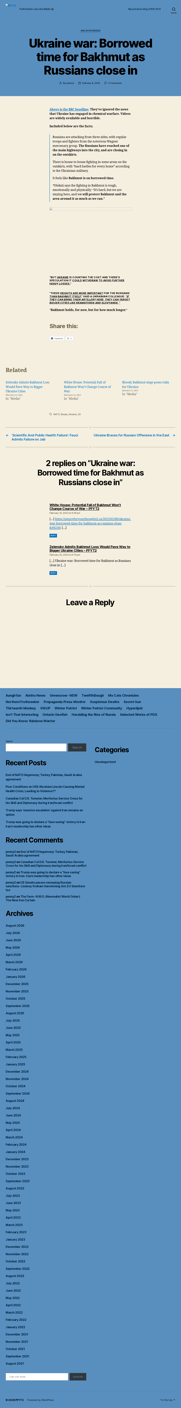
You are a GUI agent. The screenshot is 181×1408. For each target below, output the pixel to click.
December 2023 (17, 1159)
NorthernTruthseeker (22, 702)
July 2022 (13, 1283)
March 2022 (14, 1312)
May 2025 (13, 1035)
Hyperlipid (134, 708)
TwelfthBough (93, 695)
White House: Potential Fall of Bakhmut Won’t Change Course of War (87, 387)
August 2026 (15, 925)
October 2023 (15, 1174)
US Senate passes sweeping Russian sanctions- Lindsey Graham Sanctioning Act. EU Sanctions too (45, 886)
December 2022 (17, 1247)
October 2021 (15, 1349)
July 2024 (13, 1108)
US (79, 414)
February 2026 (16, 969)
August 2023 (15, 1188)
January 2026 (15, 977)
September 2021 (17, 1356)
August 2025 (15, 1013)
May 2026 (13, 947)
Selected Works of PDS (138, 715)
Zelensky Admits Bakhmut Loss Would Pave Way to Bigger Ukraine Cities (27, 387)
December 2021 (17, 1334)
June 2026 (13, 940)
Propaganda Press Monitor (65, 702)
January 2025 (15, 1064)
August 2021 (15, 1363)
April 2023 (13, 1217)
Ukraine (73, 414)
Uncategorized (90, 30)
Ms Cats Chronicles (123, 695)
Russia (64, 414)
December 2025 (17, 984)
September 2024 (18, 1093)
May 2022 (13, 1298)
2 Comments (115, 83)
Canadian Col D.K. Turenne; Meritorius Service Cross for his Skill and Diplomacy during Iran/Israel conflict (46, 863)
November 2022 (17, 1254)
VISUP (45, 708)
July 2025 (13, 1020)
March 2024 (14, 1137)
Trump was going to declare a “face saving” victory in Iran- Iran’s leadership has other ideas (43, 874)
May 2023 (13, 1210)
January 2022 (15, 1327)
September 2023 (18, 1181)
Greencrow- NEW (63, 695)
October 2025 (15, 998)
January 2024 (15, 1152)
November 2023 (17, 1166)
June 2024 (13, 1115)
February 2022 (16, 1320)
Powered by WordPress (40, 1400)
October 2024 (15, 1086)
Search (9, 741)
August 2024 (15, 1101)
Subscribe (78, 1376)
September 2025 (18, 1006)
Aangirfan (13, 695)
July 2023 (13, 1196)
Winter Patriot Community (101, 708)
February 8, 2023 (91, 83)
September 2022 (18, 1269)
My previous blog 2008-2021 (144, 9)
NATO (56, 414)
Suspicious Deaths (104, 702)
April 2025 (13, 1042)
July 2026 (13, 933)
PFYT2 (19, 1400)
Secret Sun (132, 702)
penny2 (70, 83)
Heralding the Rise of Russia (94, 715)
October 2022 (15, 1261)
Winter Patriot (65, 708)
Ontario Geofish (55, 715)
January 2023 (15, 1239)
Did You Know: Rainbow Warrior (30, 721)
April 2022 (13, 1305)
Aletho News (35, 695)
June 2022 (13, 1290)
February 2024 (16, 1144)
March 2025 (14, 1050)
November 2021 (17, 1342)
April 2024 (13, 1130)
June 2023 (13, 1203)
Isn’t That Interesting (22, 715)
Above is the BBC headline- (69, 109)
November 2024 (17, 1079)
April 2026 (13, 955)
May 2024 (13, 1123)
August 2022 (15, 1276)
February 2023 (16, 1232)
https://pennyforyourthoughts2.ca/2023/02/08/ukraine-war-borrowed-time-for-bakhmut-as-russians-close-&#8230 (90, 523)
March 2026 (14, 962)
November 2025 (17, 991)
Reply (53, 535)
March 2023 (14, 1225)
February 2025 (16, 1057)
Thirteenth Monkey (21, 708)
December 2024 (17, 1071)
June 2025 (13, 1028)
